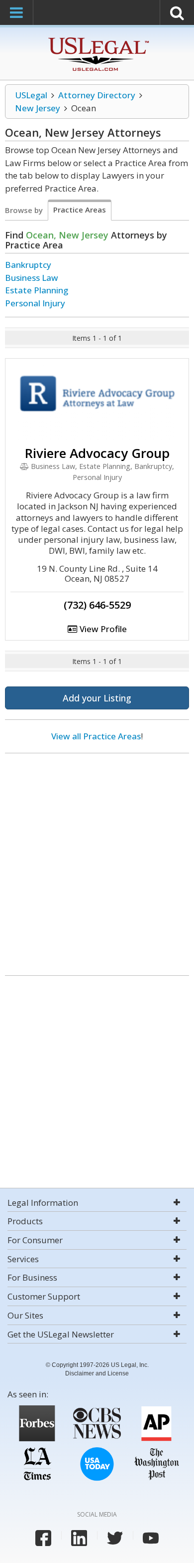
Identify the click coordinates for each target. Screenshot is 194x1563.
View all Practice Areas (96, 736)
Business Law (31, 277)
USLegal (31, 95)
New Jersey (37, 108)
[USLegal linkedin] (79, 1538)
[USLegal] (97, 38)
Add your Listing (97, 698)
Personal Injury (35, 303)
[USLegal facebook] (43, 1538)
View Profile (102, 629)
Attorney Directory (96, 95)
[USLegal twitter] (115, 1538)
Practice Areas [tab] (79, 210)
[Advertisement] (97, 860)
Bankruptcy (28, 264)
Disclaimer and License (97, 1373)
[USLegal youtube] (151, 1538)
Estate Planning (36, 290)
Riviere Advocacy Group (97, 453)
